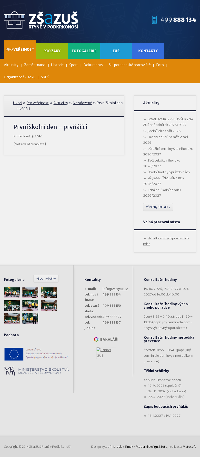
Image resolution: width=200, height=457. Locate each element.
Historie (57, 65)
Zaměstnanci (35, 65)
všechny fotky (46, 278)
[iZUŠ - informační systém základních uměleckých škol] (106, 353)
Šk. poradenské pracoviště (130, 65)
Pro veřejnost (38, 103)
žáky (52, 51)
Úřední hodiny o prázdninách (169, 172)
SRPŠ (45, 77)
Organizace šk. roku (19, 77)
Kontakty (148, 51)
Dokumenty (93, 65)
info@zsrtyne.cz (115, 289)
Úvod (17, 103)
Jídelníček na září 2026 (164, 131)
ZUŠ (116, 51)
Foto (160, 65)
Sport (73, 65)
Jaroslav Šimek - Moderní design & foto (140, 446)
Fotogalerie (84, 51)
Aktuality (11, 65)
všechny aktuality (158, 207)
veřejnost (20, 49)
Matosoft (189, 446)
